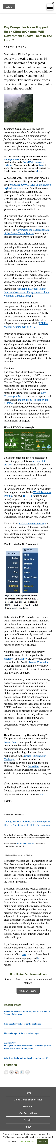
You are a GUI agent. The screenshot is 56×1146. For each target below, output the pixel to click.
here (41, 165)
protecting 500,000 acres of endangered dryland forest (27, 186)
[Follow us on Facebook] (5, 828)
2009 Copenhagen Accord (25, 394)
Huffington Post (11, 159)
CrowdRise (33, 766)
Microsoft (9, 658)
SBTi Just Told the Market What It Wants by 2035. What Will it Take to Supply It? (27, 1045)
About (28, 1126)
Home (28, 1092)
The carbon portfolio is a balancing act (22, 1033)
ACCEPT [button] (42, 1141)
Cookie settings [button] (27, 1141)
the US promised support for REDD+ (26, 401)
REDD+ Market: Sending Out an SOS (26, 324)
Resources (28, 1106)
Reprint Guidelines (25, 843)
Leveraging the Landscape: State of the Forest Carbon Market (27, 231)
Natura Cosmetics (38, 662)
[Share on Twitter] (11, 1072)
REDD (27, 495)
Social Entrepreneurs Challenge (25, 757)
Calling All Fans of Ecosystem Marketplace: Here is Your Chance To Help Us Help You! (27, 823)
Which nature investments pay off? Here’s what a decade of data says (27, 1013)
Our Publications (28, 1113)
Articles (28, 1119)
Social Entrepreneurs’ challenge (24, 164)
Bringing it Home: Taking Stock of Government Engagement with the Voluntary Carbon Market (26, 292)
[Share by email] (27, 1072)
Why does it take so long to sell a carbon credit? (26, 1058)
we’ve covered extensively (32, 523)
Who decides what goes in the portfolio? (22, 1023)
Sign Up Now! (28, 990)
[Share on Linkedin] (22, 1072)
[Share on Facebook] (6, 1072)
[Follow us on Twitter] (9, 828)
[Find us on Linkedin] (14, 828)
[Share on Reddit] (17, 1072)
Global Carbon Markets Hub (28, 1099)
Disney (23, 658)
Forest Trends (11, 742)
